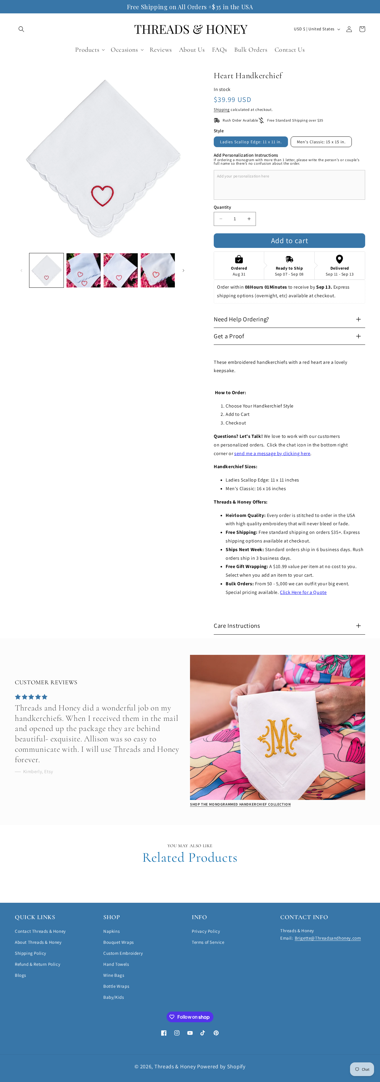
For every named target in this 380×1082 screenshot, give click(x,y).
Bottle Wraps (116, 986)
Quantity (222, 207)
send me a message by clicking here (272, 453)
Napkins (111, 931)
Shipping (222, 109)
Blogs (20, 975)
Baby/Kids (113, 997)
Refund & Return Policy (37, 964)
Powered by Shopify (221, 1066)
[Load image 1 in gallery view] (46, 270)
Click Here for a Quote (303, 592)
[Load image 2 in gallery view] (83, 270)
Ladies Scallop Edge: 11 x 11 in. (251, 141)
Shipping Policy (30, 953)
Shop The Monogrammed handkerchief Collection (240, 804)
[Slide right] (183, 270)
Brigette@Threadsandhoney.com (328, 938)
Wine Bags (113, 975)
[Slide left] (21, 270)
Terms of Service (208, 942)
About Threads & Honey (38, 942)
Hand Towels (116, 964)
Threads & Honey (175, 1066)
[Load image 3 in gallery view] (121, 270)
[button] (21, 29)
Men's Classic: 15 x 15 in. (321, 141)
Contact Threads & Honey (40, 931)
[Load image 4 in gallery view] (158, 270)
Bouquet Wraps (118, 942)
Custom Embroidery (123, 953)
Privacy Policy (206, 931)
